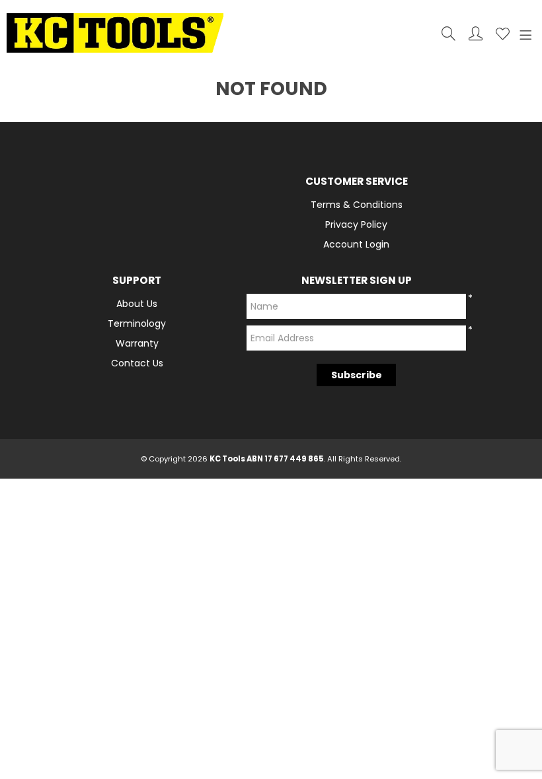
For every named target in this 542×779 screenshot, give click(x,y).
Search (448, 33)
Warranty (137, 343)
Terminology (137, 323)
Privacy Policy (356, 224)
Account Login (356, 244)
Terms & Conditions (357, 204)
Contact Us (137, 363)
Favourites (503, 33)
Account (476, 33)
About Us (136, 303)
